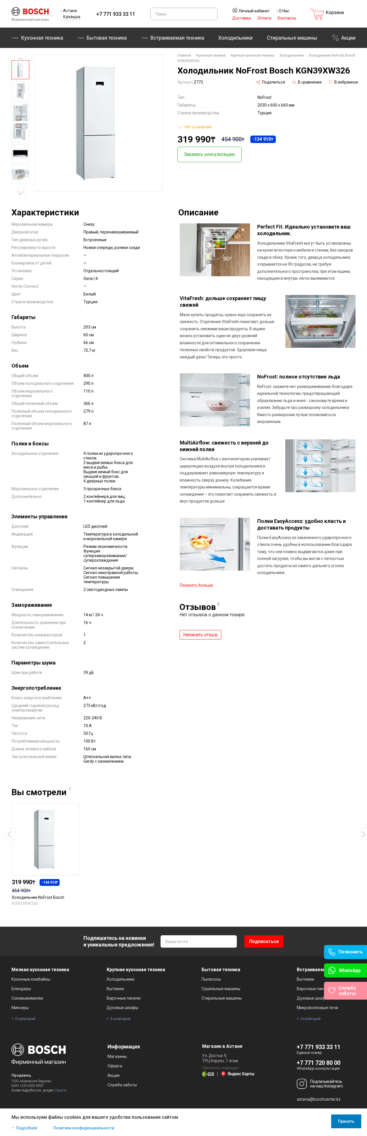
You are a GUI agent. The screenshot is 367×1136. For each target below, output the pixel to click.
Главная (184, 55)
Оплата (264, 18)
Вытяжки (115, 988)
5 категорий (25, 1019)
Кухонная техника (42, 38)
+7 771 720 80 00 (318, 1062)
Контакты (287, 18)
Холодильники (235, 38)
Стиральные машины (292, 38)
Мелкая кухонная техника (40, 969)
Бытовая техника (107, 38)
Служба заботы (122, 1085)
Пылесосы (211, 979)
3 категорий (120, 1019)
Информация (124, 1047)
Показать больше (196, 585)
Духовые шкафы (122, 1007)
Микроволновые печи (317, 1007)
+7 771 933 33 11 (115, 14)
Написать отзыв (200, 634)
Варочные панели (123, 998)
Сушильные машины (221, 988)
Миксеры (20, 1007)
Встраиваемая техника (322, 969)
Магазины (117, 1056)
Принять (346, 1121)
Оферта (60, 1090)
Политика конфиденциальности (83, 1128)
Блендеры (21, 988)
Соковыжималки (27, 998)
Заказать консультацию (209, 154)
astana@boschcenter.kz (319, 1099)
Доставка (241, 18)
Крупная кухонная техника (252, 55)
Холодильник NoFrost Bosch (38, 897)
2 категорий (310, 1019)
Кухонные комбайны (30, 979)
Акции (348, 38)
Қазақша (71, 16)
